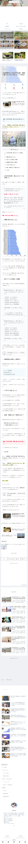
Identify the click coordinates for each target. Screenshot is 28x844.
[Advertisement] (14, 14)
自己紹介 (7, 836)
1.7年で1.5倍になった (10, 164)
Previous (1, 57)
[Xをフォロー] (14, 825)
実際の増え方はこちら (11, 157)
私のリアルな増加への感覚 (11, 159)
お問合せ (21, 836)
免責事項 (14, 839)
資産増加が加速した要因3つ (12, 162)
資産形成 (4, 541)
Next (27, 57)
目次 (13, 149)
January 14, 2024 (19, 314)
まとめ (7, 170)
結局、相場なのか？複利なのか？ (13, 167)
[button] (22, 88)
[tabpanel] (7, 57)
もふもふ (14, 810)
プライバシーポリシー (20, 837)
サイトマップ (7, 837)
